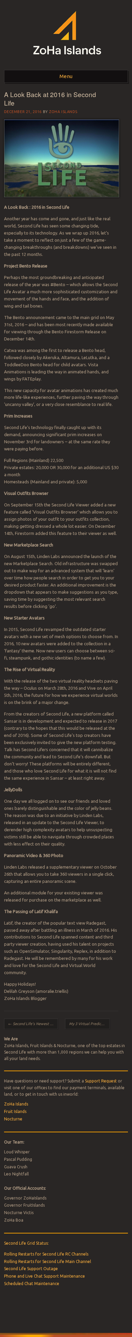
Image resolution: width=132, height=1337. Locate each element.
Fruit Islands (15, 1111)
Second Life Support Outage (31, 1268)
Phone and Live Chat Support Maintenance (44, 1276)
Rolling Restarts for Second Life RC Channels (46, 1254)
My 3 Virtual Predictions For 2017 (89, 1024)
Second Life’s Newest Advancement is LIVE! (33, 1024)
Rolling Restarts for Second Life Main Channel (47, 1261)
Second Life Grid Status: (26, 1243)
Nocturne (13, 1119)
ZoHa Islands (63, 112)
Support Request (101, 1081)
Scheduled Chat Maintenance (31, 1283)
